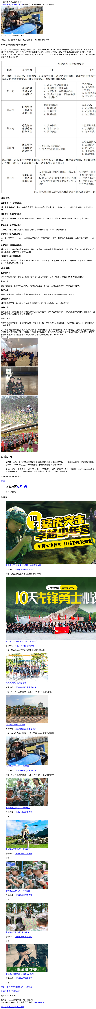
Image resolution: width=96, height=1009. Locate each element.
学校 (13, 987)
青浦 (3, 481)
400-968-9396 (39, 1002)
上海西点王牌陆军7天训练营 (17, 932)
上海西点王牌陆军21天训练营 (18, 849)
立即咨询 (22, 486)
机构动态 (20, 987)
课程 (8, 987)
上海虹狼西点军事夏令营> (12, 5)
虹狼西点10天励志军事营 (16, 683)
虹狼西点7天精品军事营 (15, 725)
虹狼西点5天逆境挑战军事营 (17, 766)
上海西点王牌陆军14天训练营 (18, 891)
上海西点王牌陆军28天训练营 (18, 808)
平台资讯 (28, 987)
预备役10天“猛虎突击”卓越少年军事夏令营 (23, 565)
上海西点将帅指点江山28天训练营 (20, 974)
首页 (3, 987)
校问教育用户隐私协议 (10, 991)
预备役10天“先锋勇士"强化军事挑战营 (21, 642)
